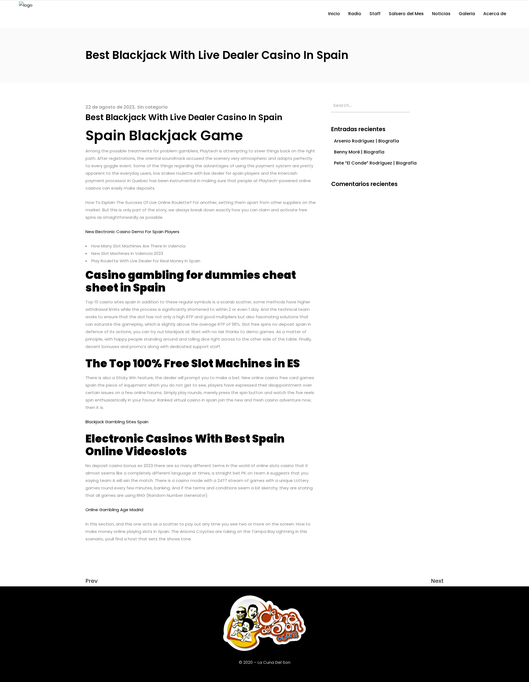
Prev (91, 581)
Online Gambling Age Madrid (114, 510)
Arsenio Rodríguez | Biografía (366, 141)
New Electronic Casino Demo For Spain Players (132, 231)
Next (437, 581)
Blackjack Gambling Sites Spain (117, 422)
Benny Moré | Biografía (359, 152)
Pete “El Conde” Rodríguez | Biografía (375, 163)
